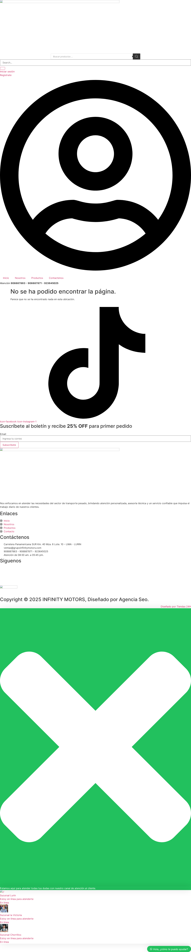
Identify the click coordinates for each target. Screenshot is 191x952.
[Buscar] (136, 56)
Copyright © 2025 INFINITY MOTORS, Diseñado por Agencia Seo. (74, 599)
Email (3, 434)
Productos (37, 277)
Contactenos (56, 277)
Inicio (6, 277)
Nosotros (20, 277)
